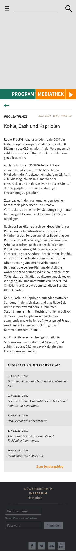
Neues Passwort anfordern (21, 518)
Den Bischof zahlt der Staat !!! (27, 421)
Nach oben (35, 498)
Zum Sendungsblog (49, 466)
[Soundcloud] (51, 546)
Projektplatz (15, 116)
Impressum (38, 493)
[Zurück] (38, 106)
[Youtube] (61, 546)
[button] (55, 94)
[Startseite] (36, 9)
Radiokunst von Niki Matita (25, 456)
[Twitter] (41, 546)
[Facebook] (32, 546)
